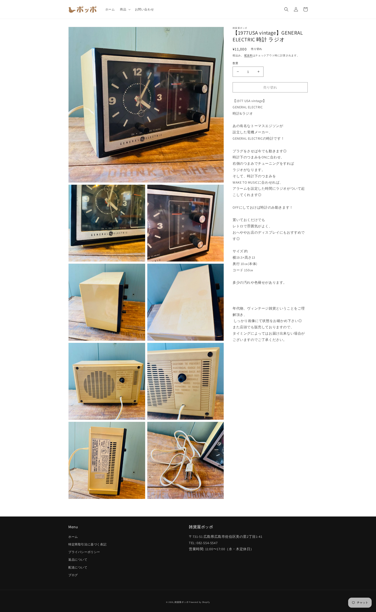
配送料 (248, 55)
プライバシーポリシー (84, 552)
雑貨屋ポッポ (181, 602)
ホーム (73, 537)
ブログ (73, 575)
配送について (77, 567)
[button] (124, 9)
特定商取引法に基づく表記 (87, 544)
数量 (235, 63)
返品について (77, 560)
